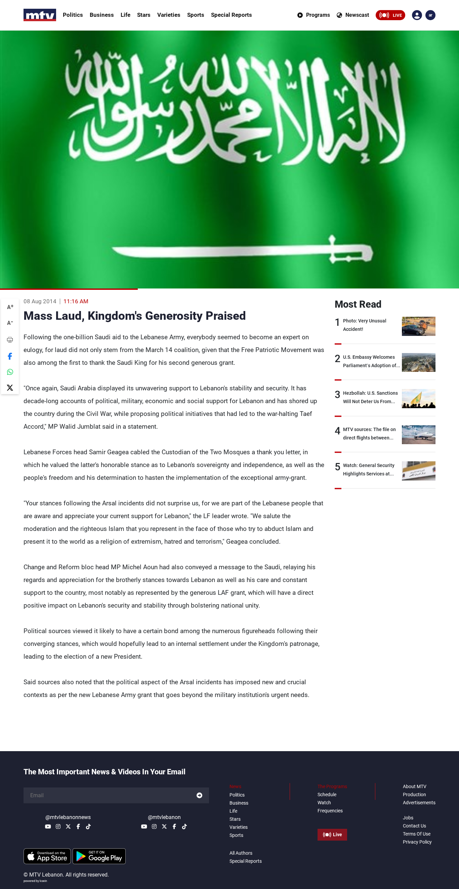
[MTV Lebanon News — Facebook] (78, 826)
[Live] (332, 819)
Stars (144, 14)
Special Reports (231, 14)
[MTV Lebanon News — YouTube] (48, 826)
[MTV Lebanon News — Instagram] (58, 826)
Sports (195, 14)
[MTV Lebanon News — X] (68, 826)
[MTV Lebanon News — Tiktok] (88, 826)
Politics (73, 14)
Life (125, 14)
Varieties (168, 14)
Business (102, 14)
